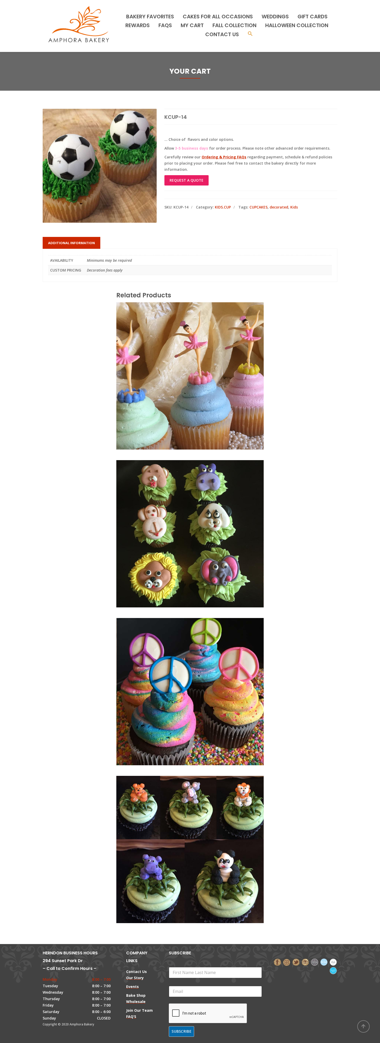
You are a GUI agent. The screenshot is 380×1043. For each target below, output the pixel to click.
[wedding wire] (333, 970)
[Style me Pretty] (333, 961)
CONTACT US (222, 34)
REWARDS (137, 25)
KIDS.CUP (223, 207)
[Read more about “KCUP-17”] (199, 510)
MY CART (192, 25)
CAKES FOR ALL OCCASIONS (218, 16)
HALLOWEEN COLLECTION (296, 25)
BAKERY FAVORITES (150, 16)
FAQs (165, 25)
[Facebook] (277, 961)
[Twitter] (296, 961)
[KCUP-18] (181, 826)
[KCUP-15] (181, 668)
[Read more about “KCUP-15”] (199, 668)
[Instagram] (287, 961)
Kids (294, 207)
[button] (250, 34)
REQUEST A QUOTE (186, 180)
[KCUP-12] (181, 352)
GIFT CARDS (313, 16)
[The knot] (324, 961)
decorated (279, 207)
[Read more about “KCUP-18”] (199, 826)
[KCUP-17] (181, 510)
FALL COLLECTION (234, 25)
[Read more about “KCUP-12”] (199, 352)
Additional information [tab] (71, 243)
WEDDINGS (275, 16)
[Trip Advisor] (305, 961)
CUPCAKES (258, 207)
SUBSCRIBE (181, 1031)
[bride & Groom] (314, 961)
